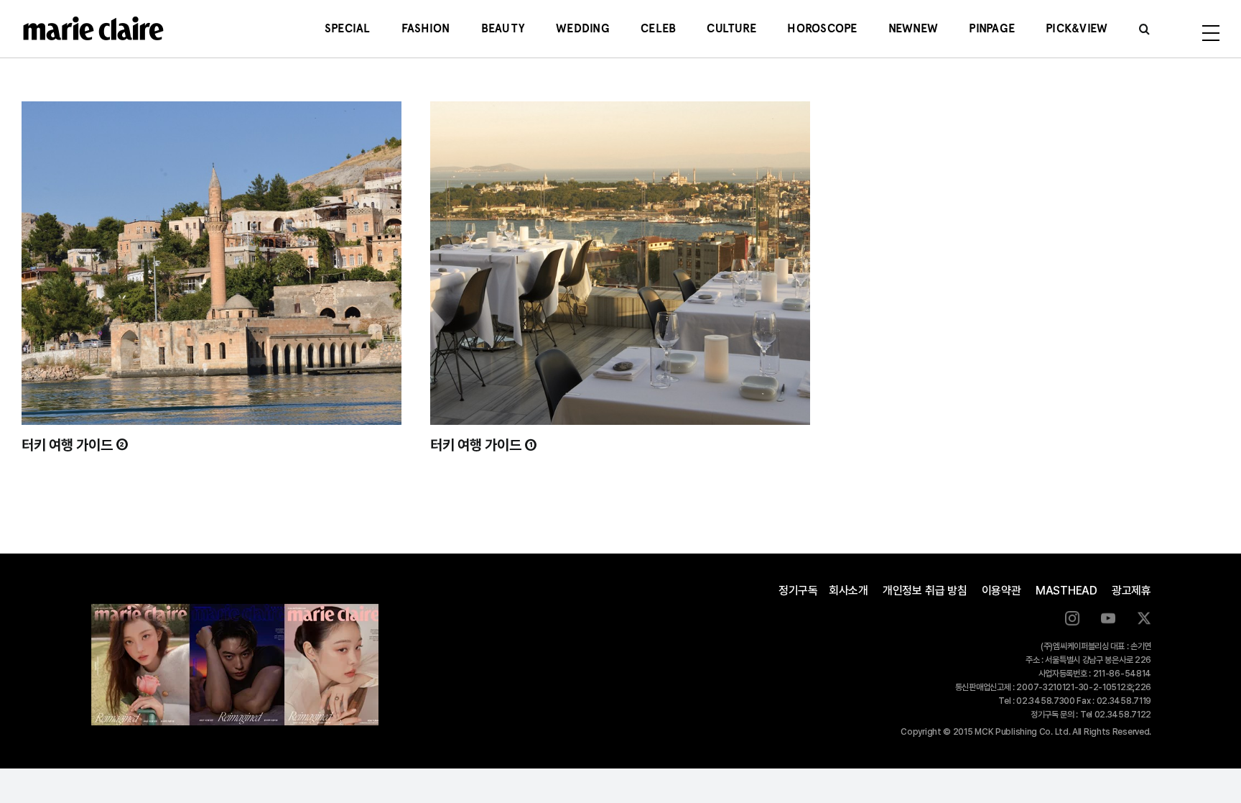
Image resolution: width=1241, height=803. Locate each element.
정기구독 (798, 590)
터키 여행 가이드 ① (483, 445)
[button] (1144, 28)
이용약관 (1001, 590)
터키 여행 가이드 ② (75, 445)
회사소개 (848, 590)
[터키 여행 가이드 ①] (620, 263)
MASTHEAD (1066, 590)
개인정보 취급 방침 (925, 590)
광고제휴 (1131, 590)
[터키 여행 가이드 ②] (211, 263)
